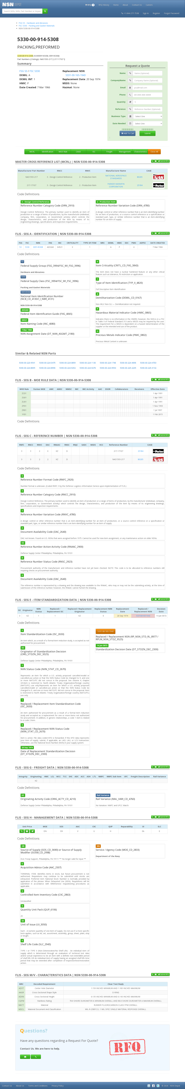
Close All (154, 151)
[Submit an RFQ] (32, 831)
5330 (27, 247)
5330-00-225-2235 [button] (128, 368)
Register (156, 13)
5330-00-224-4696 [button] (128, 363)
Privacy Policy (58, 1085)
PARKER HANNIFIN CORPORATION (116, 185)
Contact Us (137, 5)
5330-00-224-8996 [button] (47, 368)
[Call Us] (152, 161)
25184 (139, 185)
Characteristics (140, 151)
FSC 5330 (35, 71)
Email (123, 87)
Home (116, 5)
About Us (20, 1085)
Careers (149, 5)
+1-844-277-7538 (131, 13)
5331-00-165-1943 (76, 75)
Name (123, 73)
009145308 (38, 247)
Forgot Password (171, 13)
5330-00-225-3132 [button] (148, 368)
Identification (47, 151)
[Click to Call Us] (22, 831)
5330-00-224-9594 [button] (108, 368)
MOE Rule (63, 151)
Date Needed (119, 123)
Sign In (146, 13)
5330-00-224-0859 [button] (67, 363)
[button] (90, 4)
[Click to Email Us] (27, 831)
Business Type (118, 116)
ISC (93, 151)
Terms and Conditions (38, 1085)
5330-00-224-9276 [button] (88, 368)
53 (20, 247)
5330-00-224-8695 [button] (27, 368)
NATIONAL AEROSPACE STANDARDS (115, 177)
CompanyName (118, 80)
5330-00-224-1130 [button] (88, 363)
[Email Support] (155, 161)
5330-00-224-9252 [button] (67, 368)
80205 (139, 177)
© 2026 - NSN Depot (171, 1085)
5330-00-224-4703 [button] (148, 363)
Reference (120, 109)
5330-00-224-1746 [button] (108, 363)
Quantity (121, 102)
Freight (109, 151)
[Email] (25, 1057)
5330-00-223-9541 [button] (27, 363)
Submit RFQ (164, 161)
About (125, 5)
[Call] (36, 1057)
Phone (122, 94)
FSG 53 (23, 71)
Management (125, 151)
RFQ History (104, 5)
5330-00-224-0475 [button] (47, 363)
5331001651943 (143, 615)
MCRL (32, 151)
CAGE (78, 151)
